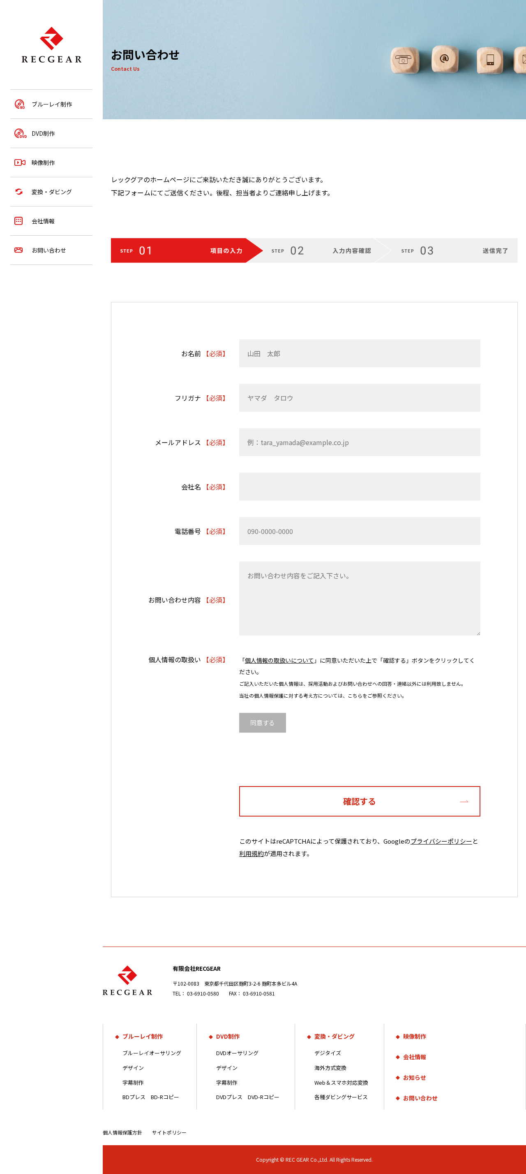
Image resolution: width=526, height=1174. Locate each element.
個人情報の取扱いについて (279, 660)
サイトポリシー (169, 1132)
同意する (262, 722)
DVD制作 (43, 133)
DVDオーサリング (237, 1053)
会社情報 (43, 221)
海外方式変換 (330, 1068)
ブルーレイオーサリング (151, 1053)
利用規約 (251, 853)
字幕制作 (133, 1082)
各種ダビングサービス (341, 1097)
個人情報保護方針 (122, 1132)
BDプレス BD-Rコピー (150, 1097)
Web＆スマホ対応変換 (341, 1082)
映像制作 (43, 162)
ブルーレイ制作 (52, 104)
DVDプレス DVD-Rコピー (247, 1097)
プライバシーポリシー (441, 841)
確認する (359, 801)
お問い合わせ (49, 250)
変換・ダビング (52, 192)
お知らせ (414, 1077)
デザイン (133, 1068)
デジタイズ (327, 1053)
